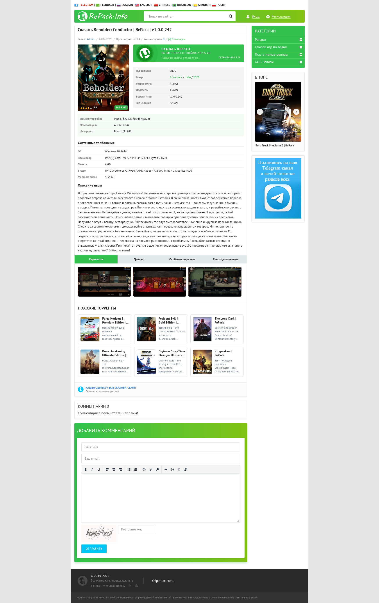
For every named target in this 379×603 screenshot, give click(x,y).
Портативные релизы (271, 55)
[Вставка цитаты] (166, 469)
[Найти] (231, 16)
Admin (90, 39)
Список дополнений (225, 259)
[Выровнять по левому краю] (107, 469)
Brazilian (183, 5)
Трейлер (139, 259)
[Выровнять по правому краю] (120, 469)
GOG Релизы (264, 62)
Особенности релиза (182, 259)
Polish (221, 5)
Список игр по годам (271, 47)
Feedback (107, 5)
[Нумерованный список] (135, 469)
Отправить (94, 549)
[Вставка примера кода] (172, 469)
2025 (196, 77)
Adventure (176, 77)
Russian (127, 5)
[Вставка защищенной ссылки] (157, 469)
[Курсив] (92, 469)
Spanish (203, 5)
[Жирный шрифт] (85, 469)
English (145, 5)
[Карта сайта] (136, 585)
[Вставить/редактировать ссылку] (150, 469)
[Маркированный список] (129, 469)
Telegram (86, 5)
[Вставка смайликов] (144, 469)
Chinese (164, 5)
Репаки (260, 40)
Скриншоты (96, 259)
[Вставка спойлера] (179, 469)
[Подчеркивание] (98, 469)
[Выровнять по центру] (114, 469)
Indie (188, 77)
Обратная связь (163, 581)
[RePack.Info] (103, 16)
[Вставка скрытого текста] (185, 469)
